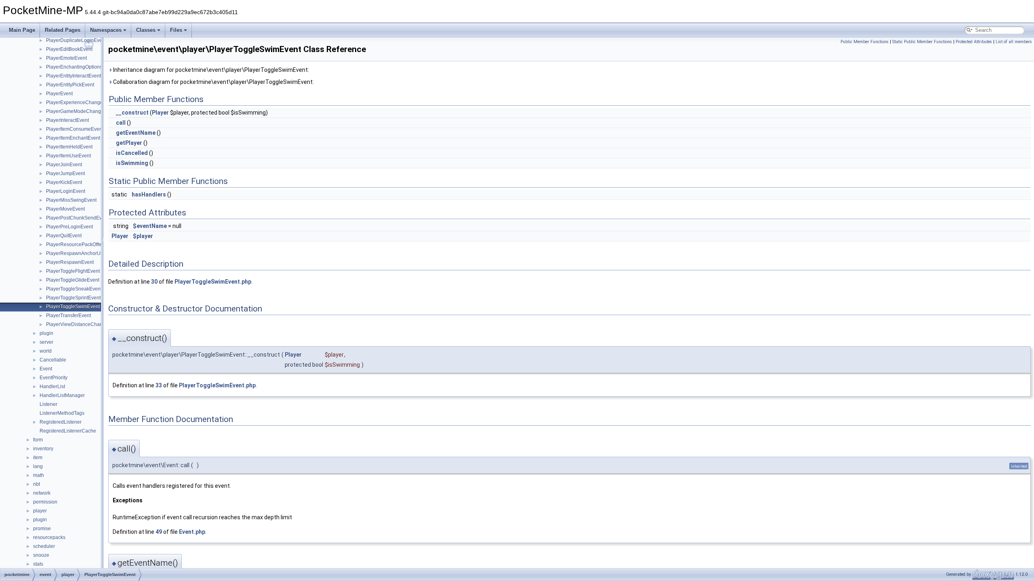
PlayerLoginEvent (65, 191)
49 (159, 532)
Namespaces (106, 30)
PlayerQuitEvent (64, 235)
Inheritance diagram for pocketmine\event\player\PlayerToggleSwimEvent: (210, 70)
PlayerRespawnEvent (70, 262)
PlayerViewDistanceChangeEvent (83, 324)
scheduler (44, 546)
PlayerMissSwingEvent (71, 200)
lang (38, 466)
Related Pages (62, 30)
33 (159, 385)
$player (143, 236)
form (38, 440)
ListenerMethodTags (62, 413)
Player (160, 112)
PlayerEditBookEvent (69, 49)
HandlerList (52, 386)
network (41, 493)
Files (176, 30)
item (37, 457)
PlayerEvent (59, 93)
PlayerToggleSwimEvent (73, 306)
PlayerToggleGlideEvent (72, 280)
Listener (48, 404)
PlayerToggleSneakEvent (74, 289)
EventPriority (53, 377)
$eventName (150, 226)
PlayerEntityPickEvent (70, 85)
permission (45, 502)
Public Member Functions (865, 41)
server (46, 342)
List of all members (1014, 41)
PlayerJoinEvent (64, 164)
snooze (41, 555)
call (121, 122)
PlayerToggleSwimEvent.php (212, 281)
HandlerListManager (62, 395)
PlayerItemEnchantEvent (73, 138)
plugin (46, 333)
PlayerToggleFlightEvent (73, 271)
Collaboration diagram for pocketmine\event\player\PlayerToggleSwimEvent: (213, 82)
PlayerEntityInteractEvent (73, 76)
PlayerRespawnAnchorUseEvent (82, 253)
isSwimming (132, 163)
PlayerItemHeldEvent (69, 147)
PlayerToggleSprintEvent (73, 298)
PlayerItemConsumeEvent (74, 129)
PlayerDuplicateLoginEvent (76, 40)
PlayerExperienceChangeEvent (81, 102)
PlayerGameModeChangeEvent (81, 111)
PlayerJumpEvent (65, 173)
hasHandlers (149, 194)
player (40, 511)
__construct (132, 112)
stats (38, 564)
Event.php (192, 532)
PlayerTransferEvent (68, 315)
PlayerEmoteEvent (66, 58)
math (38, 475)
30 (154, 281)
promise (42, 528)
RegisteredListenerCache (68, 431)
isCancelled (132, 153)
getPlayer (129, 143)
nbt (36, 484)
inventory (43, 448)
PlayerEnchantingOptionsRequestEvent (89, 67)
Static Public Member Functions (922, 41)
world (46, 351)
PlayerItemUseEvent (68, 156)
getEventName (136, 133)
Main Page (22, 30)
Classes (146, 30)
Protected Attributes (974, 41)
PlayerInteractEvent (67, 120)
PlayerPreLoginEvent (69, 227)
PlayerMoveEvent (65, 209)
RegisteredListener (61, 422)
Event (46, 369)
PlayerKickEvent (64, 182)
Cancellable (53, 360)
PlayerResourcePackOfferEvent (81, 244)
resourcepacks (49, 537)
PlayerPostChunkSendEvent (77, 218)
